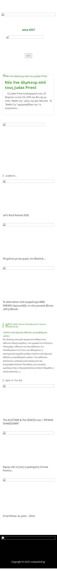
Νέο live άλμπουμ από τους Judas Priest (25, 85)
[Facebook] (24, 6)
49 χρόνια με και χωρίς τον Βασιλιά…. (24, 258)
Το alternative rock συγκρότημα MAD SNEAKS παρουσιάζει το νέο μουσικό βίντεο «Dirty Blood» (28, 305)
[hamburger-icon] (28, 55)
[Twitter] (33, 6)
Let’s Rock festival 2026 (16, 215)
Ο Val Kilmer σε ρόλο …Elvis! (19, 516)
